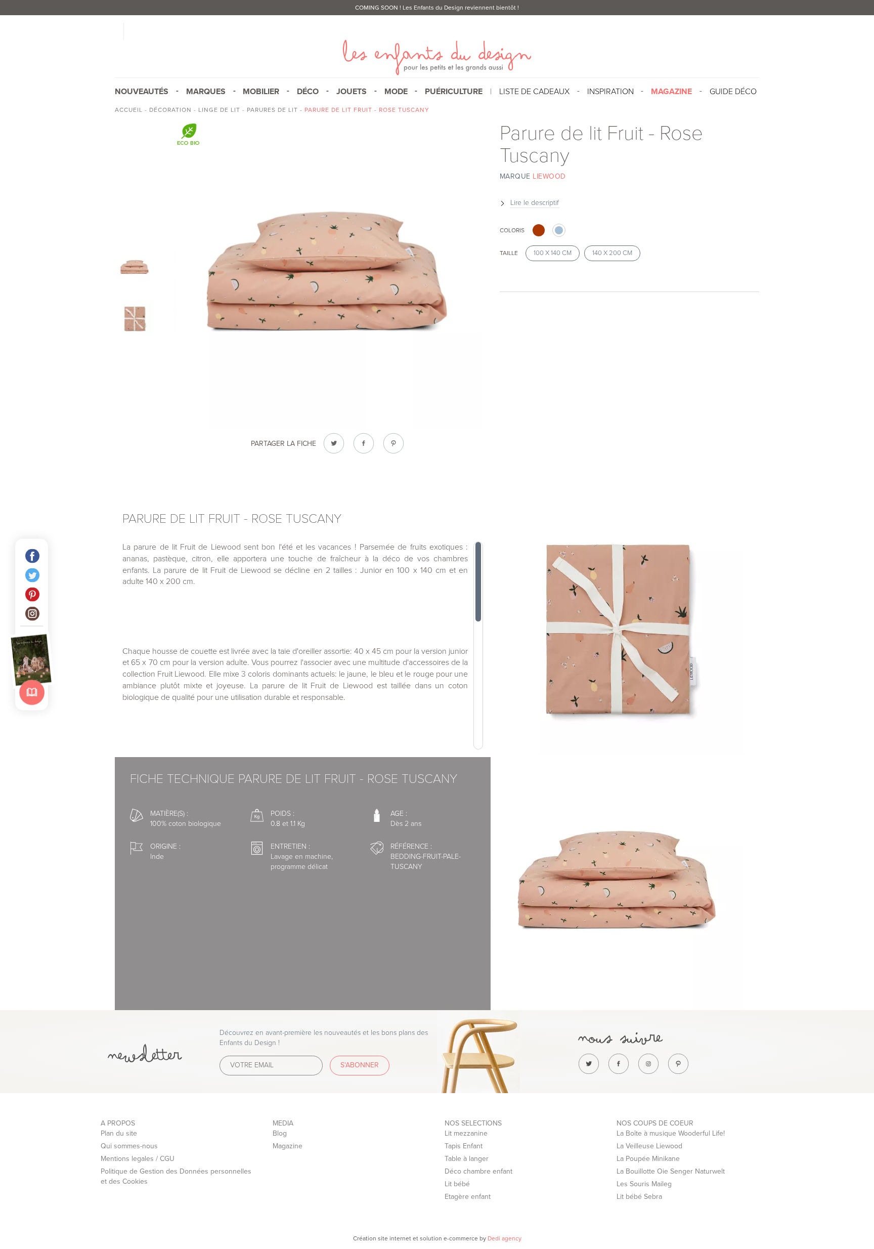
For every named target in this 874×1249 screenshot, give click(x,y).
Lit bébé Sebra (639, 1196)
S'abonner (359, 1065)
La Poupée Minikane (648, 1158)
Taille (509, 253)
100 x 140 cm (553, 253)
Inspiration (610, 92)
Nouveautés (141, 92)
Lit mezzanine (466, 1133)
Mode (396, 92)
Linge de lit (219, 109)
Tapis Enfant (464, 1146)
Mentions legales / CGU (137, 1158)
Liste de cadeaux (534, 92)
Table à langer (467, 1158)
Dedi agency (504, 1238)
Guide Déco (733, 92)
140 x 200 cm (612, 253)
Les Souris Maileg (644, 1184)
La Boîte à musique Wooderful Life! (671, 1133)
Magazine (287, 1146)
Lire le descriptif (534, 202)
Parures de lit (272, 109)
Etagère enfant (468, 1196)
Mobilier (261, 92)
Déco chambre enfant (478, 1171)
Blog (280, 1133)
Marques (206, 92)
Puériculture (454, 92)
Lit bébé (457, 1184)
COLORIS (512, 230)
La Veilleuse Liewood (649, 1146)
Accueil (129, 109)
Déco (308, 92)
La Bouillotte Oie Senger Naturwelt (671, 1171)
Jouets (351, 92)
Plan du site (119, 1133)
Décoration (170, 109)
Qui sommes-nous (129, 1146)
